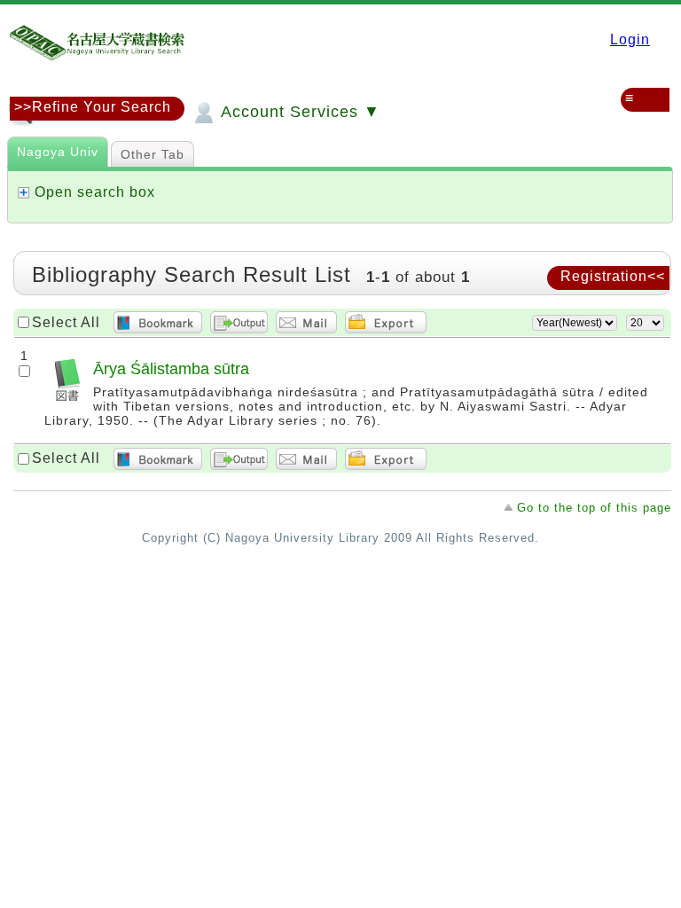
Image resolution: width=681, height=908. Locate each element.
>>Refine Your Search (92, 106)
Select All (66, 322)
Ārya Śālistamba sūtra (171, 368)
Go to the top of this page (594, 507)
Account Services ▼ (298, 112)
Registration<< (612, 276)
